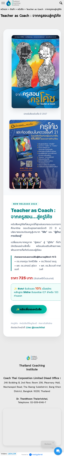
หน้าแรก (4, 9)
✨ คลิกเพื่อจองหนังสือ (29, 309)
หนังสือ (21, 9)
